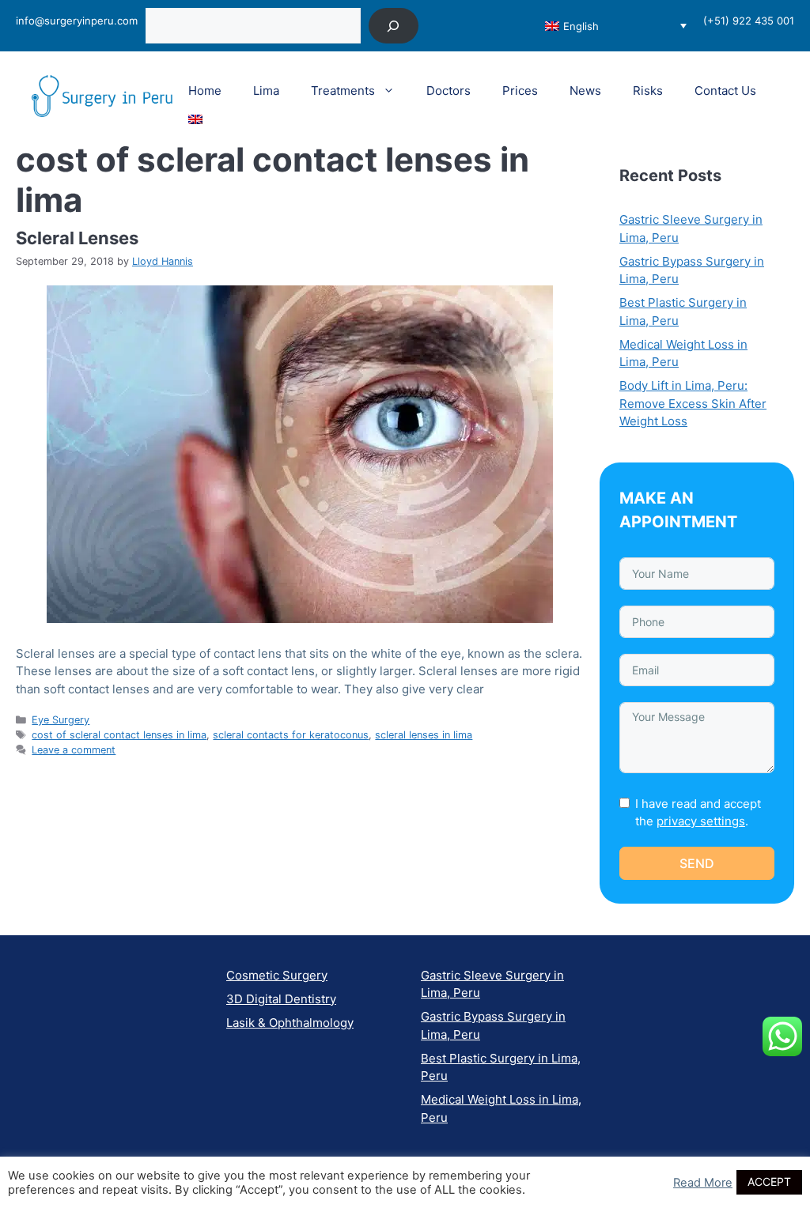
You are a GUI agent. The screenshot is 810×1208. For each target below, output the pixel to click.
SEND (696, 863)
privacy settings (701, 821)
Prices (520, 90)
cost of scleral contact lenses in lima (119, 735)
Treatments (343, 90)
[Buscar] (393, 25)
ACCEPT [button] (769, 1181)
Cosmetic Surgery (276, 975)
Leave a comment (73, 750)
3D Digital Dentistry (281, 998)
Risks (648, 90)
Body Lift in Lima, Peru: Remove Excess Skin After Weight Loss (692, 403)
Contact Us (725, 90)
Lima (266, 90)
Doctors (448, 90)
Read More (702, 1183)
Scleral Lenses (77, 238)
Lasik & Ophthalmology (290, 1022)
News (585, 90)
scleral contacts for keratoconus (291, 735)
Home (204, 90)
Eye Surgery (60, 720)
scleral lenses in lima (423, 735)
